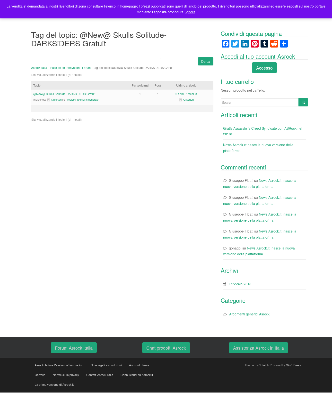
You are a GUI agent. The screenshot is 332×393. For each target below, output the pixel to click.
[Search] (303, 102)
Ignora (190, 11)
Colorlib (264, 365)
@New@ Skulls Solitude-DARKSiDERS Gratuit (64, 94)
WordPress (293, 365)
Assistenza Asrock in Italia (258, 348)
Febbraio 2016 (240, 283)
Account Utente (139, 365)
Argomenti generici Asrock (249, 314)
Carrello (40, 375)
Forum (86, 67)
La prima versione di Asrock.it (54, 384)
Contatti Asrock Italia (99, 375)
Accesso (264, 67)
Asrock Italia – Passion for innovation (55, 67)
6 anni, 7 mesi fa (186, 94)
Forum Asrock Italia (74, 348)
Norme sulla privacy (66, 375)
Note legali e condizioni (106, 365)
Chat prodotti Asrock (166, 348)
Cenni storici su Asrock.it (137, 375)
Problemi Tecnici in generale (82, 99)
